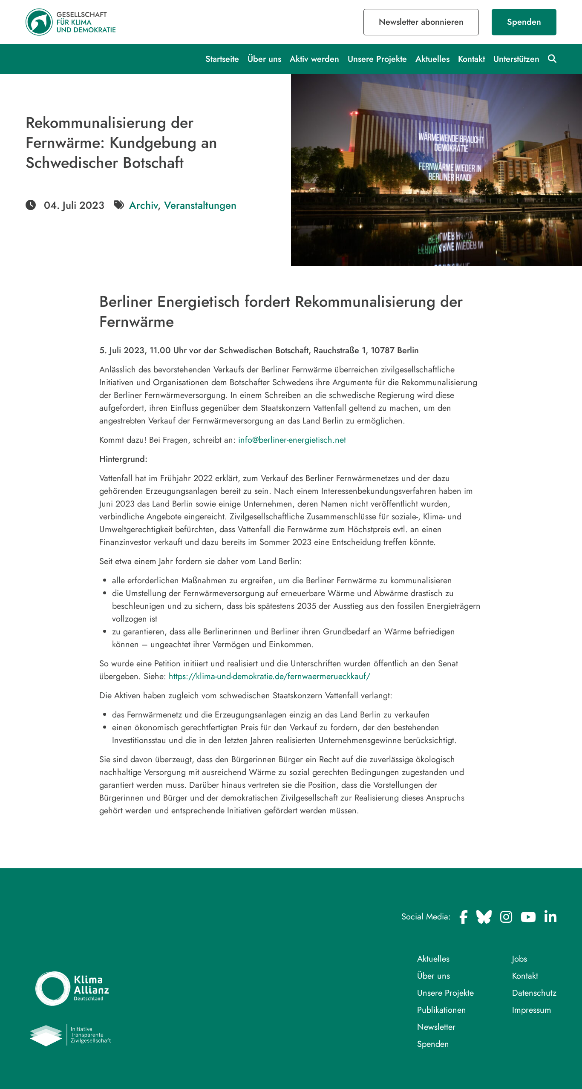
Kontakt (471, 59)
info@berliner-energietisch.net (292, 440)
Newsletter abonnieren (421, 22)
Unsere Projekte (377, 59)
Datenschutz (534, 993)
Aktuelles (432, 59)
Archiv (143, 205)
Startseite (222, 59)
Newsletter (436, 1027)
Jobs (519, 959)
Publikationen (441, 1010)
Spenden (524, 22)
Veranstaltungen (200, 205)
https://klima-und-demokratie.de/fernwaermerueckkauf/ (269, 676)
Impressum (531, 1010)
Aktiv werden (314, 59)
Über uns (264, 59)
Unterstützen (516, 59)
